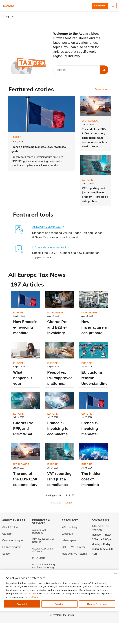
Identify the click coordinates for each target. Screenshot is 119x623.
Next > (69, 502)
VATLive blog (69, 527)
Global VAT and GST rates (47, 227)
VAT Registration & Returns (43, 540)
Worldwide (90, 120)
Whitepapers (69, 540)
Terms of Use (29, 593)
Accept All (22, 604)
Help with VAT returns (74, 553)
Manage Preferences (97, 604)
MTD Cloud (38, 557)
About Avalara (10, 527)
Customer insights (12, 540)
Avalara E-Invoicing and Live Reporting (43, 566)
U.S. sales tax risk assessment (49, 247)
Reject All (59, 604)
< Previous (55, 502)
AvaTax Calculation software (43, 550)
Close (114, 574)
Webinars (67, 533)
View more (101, 89)
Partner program (11, 547)
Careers (7, 533)
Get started (99, 5)
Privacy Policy (31, 597)
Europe (16, 137)
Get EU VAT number (73, 547)
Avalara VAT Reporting (39, 531)
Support (6, 553)
